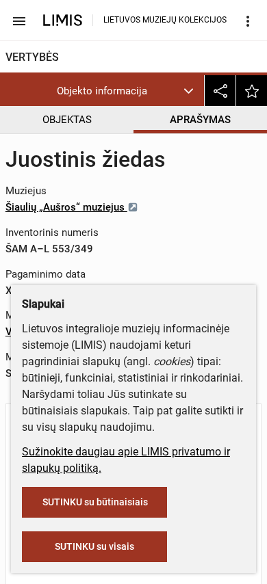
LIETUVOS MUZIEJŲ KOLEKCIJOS (165, 20)
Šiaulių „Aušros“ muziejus (66, 207)
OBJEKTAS (67, 120)
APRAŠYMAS (200, 120)
